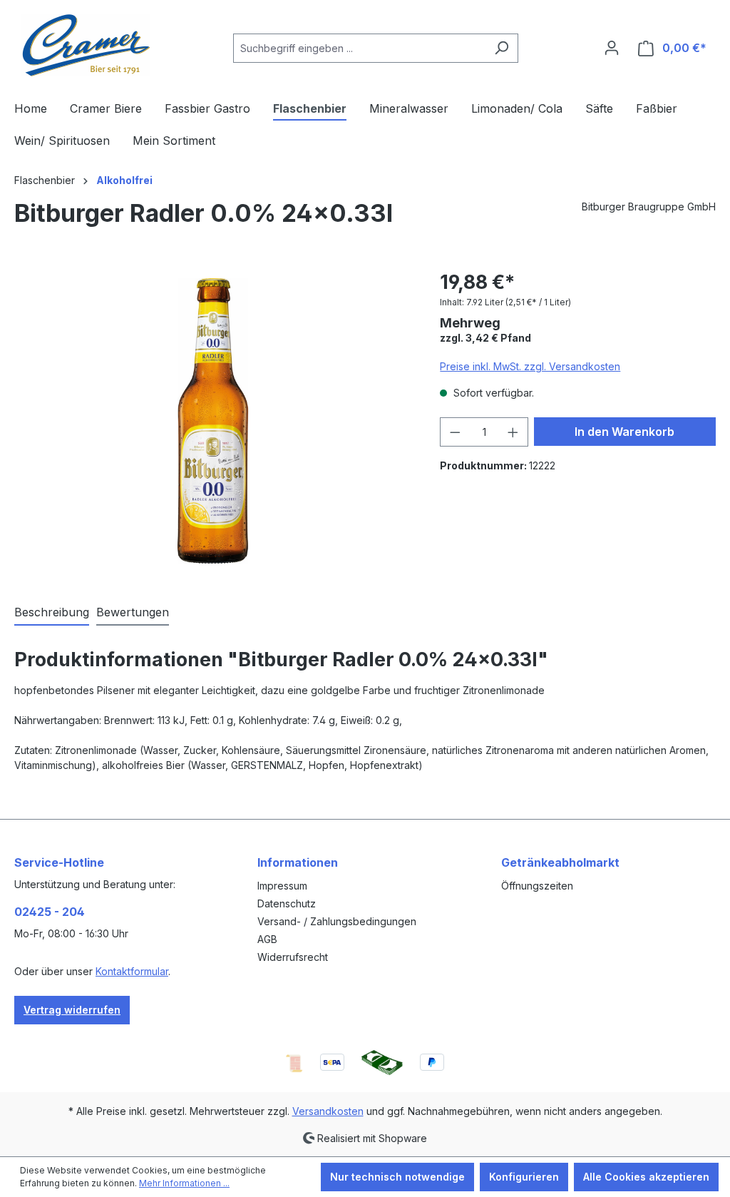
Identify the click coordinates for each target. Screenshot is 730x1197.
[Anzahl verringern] (455, 432)
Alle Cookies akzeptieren (646, 1177)
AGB (267, 939)
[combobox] (359, 48)
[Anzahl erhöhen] (513, 432)
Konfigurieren (524, 1177)
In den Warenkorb (624, 431)
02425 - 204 (49, 912)
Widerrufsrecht (292, 957)
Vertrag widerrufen (72, 1010)
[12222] (213, 421)
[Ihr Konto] (612, 48)
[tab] (51, 613)
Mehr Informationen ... (184, 1183)
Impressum (282, 886)
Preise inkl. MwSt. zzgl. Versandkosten (530, 366)
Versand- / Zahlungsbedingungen (336, 921)
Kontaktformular (132, 971)
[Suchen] (501, 48)
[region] (213, 421)
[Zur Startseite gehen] (85, 45)
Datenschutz (286, 903)
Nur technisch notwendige (397, 1177)
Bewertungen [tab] (132, 612)
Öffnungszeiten (537, 886)
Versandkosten (328, 1111)
